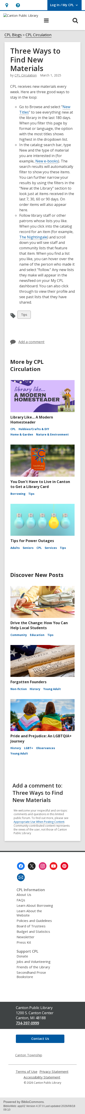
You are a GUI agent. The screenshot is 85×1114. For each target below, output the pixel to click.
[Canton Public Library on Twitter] (32, 866)
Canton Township (28, 1055)
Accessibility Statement (42, 1077)
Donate (22, 956)
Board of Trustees (31, 926)
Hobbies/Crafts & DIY (34, 429)
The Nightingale (33, 237)
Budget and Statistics (33, 931)
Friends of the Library (33, 967)
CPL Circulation (38, 34)
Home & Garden (21, 434)
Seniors (28, 548)
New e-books (46, 161)
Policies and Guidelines (34, 920)
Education (37, 635)
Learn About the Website (29, 913)
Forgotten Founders (28, 681)
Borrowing (17, 494)
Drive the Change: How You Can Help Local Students (39, 625)
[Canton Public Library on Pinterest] (64, 866)
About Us (24, 894)
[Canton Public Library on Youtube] (53, 866)
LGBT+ (28, 748)
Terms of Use (26, 1071)
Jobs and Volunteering (34, 961)
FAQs (21, 900)
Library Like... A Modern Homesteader (31, 420)
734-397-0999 (27, 1023)
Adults (15, 548)
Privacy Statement (53, 1071)
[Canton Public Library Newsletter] (21, 877)
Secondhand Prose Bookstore (31, 974)
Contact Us (40, 1038)
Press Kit (24, 942)
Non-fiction (18, 689)
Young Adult (52, 689)
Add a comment (31, 341)
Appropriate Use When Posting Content (39, 822)
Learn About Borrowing (35, 905)
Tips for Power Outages (32, 540)
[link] (6, 5)
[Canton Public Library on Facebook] (21, 866)
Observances (45, 748)
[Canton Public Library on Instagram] (42, 866)
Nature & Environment (52, 434)
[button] (18, 5)
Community (18, 635)
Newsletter (25, 937)
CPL (13, 429)
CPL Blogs (13, 34)
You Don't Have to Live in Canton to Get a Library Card (40, 484)
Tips (25, 315)
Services (51, 548)
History (35, 689)
